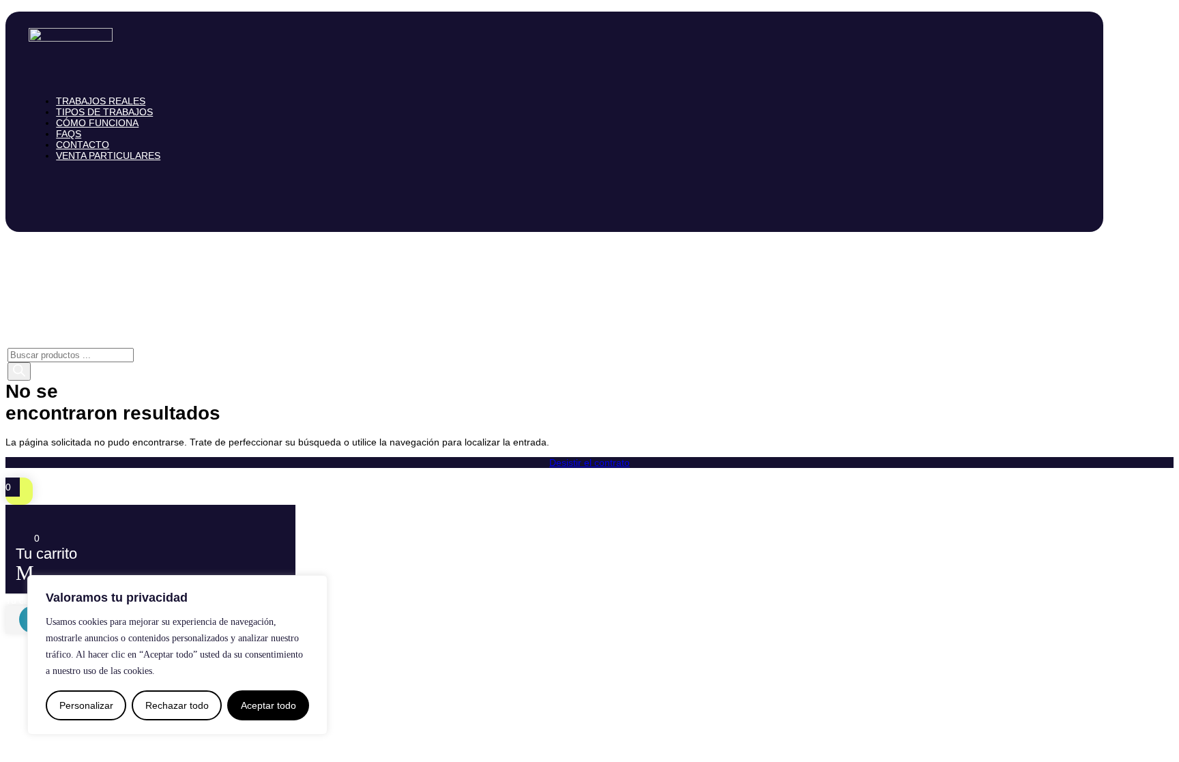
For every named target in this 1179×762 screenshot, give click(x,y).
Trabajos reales (100, 101)
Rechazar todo (177, 705)
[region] (177, 655)
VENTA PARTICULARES (108, 155)
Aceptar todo (268, 705)
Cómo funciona (97, 122)
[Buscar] (19, 371)
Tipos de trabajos (104, 111)
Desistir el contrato (589, 462)
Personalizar (86, 705)
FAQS (68, 133)
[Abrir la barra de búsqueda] (14, 342)
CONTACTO (82, 144)
